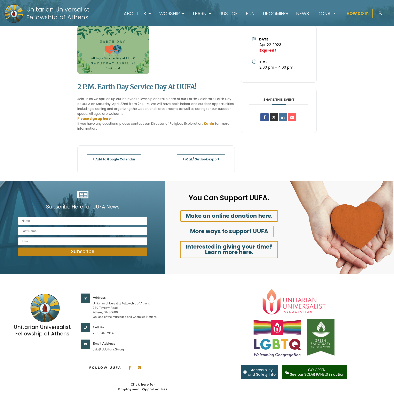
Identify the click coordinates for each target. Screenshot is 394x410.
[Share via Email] (292, 117)
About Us (135, 13)
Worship (169, 13)
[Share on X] (274, 117)
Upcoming (275, 13)
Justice (229, 13)
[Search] (380, 13)
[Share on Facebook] (264, 117)
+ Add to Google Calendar (114, 159)
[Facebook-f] (129, 367)
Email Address (104, 343)
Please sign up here (94, 118)
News (302, 13)
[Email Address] (85, 344)
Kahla (209, 123)
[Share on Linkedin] (283, 117)
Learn (199, 13)
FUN (250, 13)
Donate (326, 13)
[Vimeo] (139, 367)
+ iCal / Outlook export (201, 159)
